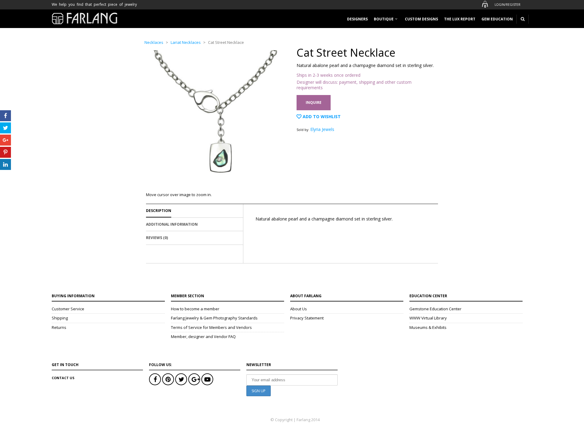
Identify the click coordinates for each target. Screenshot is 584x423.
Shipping (60, 318)
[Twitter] (5, 127)
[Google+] (5, 140)
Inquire (314, 102)
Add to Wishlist (321, 116)
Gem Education (497, 19)
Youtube (207, 379)
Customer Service (68, 309)
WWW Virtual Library (428, 318)
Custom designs (421, 19)
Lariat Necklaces (186, 42)
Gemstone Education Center (435, 309)
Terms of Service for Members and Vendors (211, 327)
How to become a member (195, 309)
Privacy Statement (307, 318)
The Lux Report (459, 19)
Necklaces (153, 42)
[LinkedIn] (5, 164)
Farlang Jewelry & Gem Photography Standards (214, 318)
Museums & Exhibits (428, 327)
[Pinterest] (5, 152)
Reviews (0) (157, 237)
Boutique (384, 19)
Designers (357, 19)
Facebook (155, 379)
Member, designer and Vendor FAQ (203, 336)
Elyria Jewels (322, 129)
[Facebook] (5, 115)
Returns (59, 327)
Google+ (194, 379)
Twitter (181, 379)
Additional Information (172, 224)
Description (158, 210)
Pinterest (168, 379)
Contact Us (63, 377)
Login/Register (507, 4)
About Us (298, 309)
